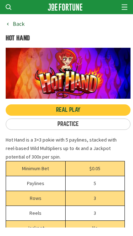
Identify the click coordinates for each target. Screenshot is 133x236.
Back (18, 24)
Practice (68, 124)
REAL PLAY (68, 110)
